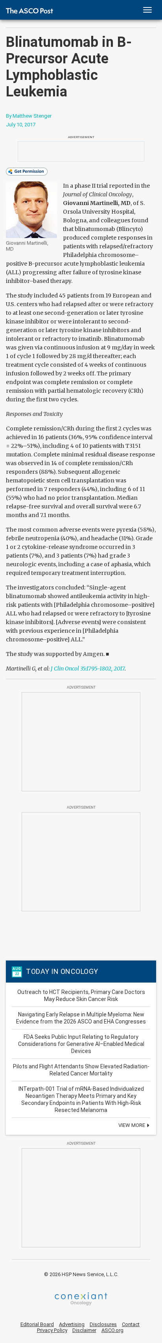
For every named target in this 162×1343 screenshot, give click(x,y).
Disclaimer (84, 1330)
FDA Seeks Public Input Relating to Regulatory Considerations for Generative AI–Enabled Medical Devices (81, 1044)
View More (132, 1125)
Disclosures (103, 1324)
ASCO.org (112, 1330)
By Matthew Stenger (29, 116)
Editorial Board (37, 1324)
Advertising (72, 1324)
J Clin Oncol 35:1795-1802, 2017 (88, 668)
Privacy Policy (52, 1330)
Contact (131, 1324)
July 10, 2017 (20, 124)
